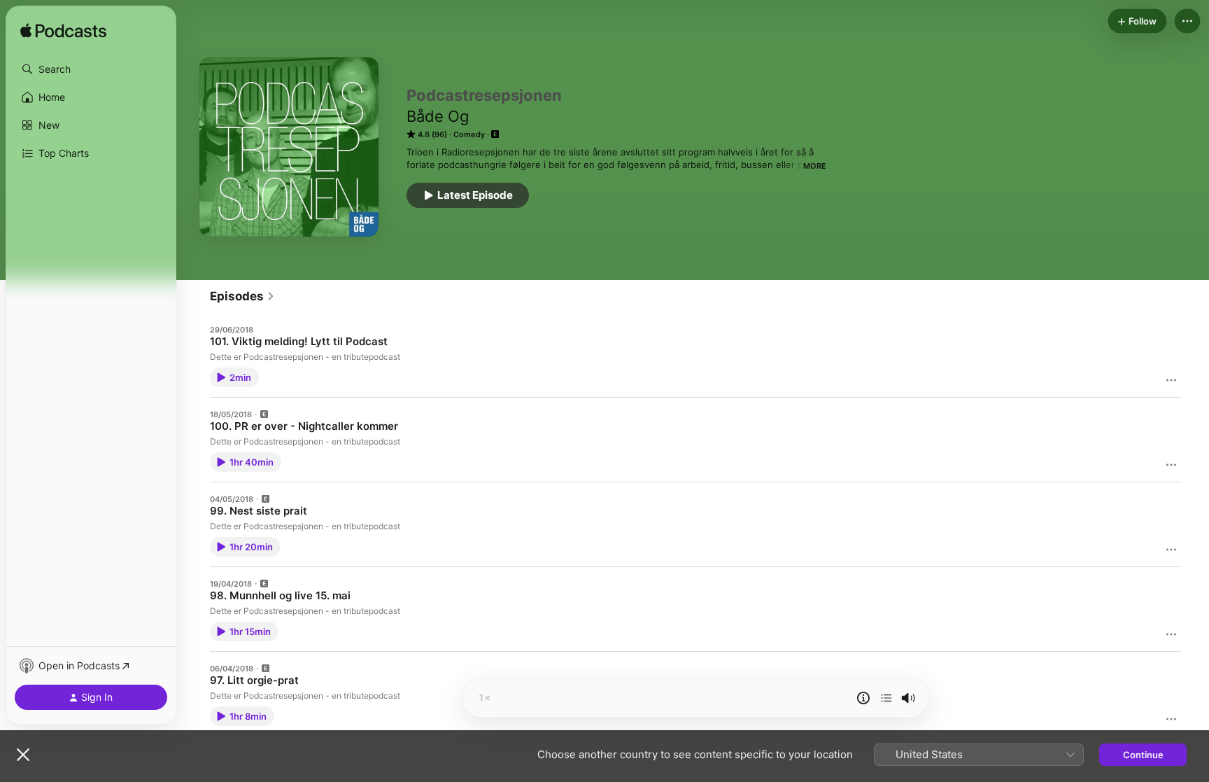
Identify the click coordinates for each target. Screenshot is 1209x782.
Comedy (469, 134)
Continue (1143, 754)
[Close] (23, 754)
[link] (242, 296)
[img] (63, 32)
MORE (814, 166)
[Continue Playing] (886, 698)
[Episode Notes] (863, 698)
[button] (91, 69)
